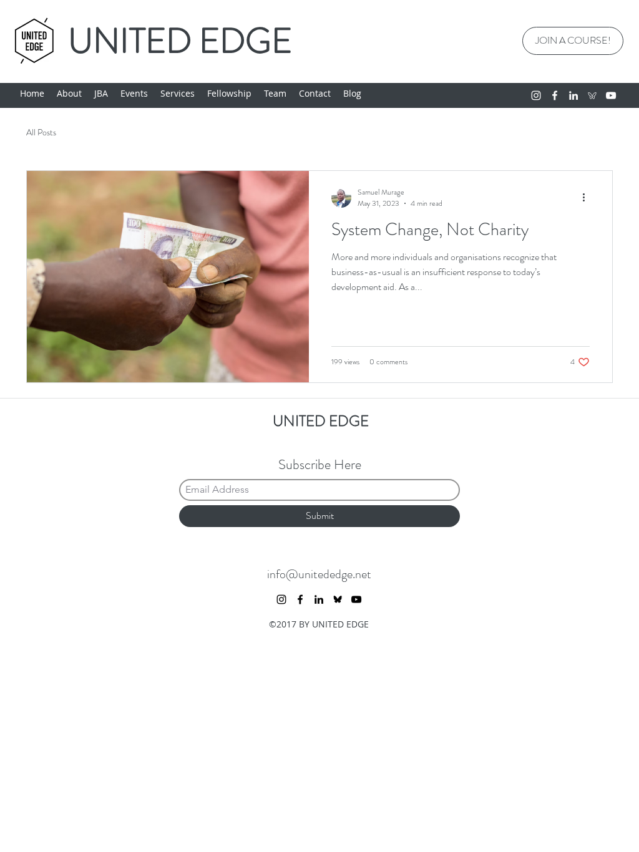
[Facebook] (555, 95)
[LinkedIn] (573, 95)
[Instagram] (536, 95)
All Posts (41, 132)
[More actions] (587, 197)
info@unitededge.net (319, 574)
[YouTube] (611, 95)
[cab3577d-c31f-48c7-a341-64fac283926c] (592, 95)
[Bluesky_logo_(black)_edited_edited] (337, 599)
